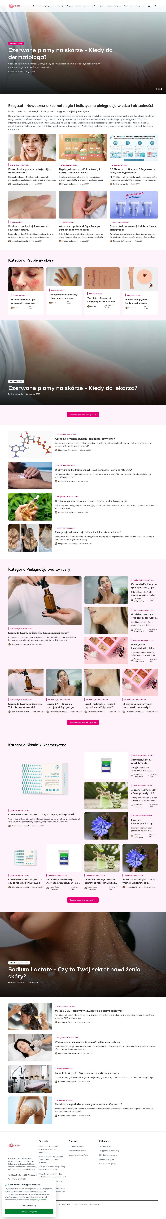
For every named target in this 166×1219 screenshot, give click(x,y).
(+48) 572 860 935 (18, 1179)
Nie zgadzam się (29, 1206)
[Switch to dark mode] (155, 6)
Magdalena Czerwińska (78, 1155)
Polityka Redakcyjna (80, 1204)
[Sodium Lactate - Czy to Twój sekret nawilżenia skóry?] (83, 954)
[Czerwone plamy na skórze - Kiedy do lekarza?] (83, 362)
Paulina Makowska (15, 72)
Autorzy (73, 1141)
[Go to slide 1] (156, 89)
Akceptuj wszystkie (29, 1212)
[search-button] (149, 5)
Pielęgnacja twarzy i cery (75, 6)
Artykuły (43, 1141)
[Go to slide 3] (161, 89)
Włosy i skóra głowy (132, 6)
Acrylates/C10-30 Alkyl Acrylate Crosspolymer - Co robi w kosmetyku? (51, 1159)
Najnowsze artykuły (41, 6)
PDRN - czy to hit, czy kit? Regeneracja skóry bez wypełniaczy (49, 1149)
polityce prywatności (38, 1200)
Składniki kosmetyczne (96, 6)
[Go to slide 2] (159, 89)
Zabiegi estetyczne (114, 6)
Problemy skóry (57, 6)
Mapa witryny (94, 1204)
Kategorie (104, 1141)
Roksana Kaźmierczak (17, 982)
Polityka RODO (64, 1204)
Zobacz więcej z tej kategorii (81, 415)
